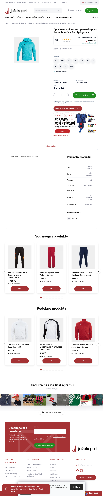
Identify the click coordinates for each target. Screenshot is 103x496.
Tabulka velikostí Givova (34, 464)
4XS (69, 60)
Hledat (59, 11)
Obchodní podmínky (11, 473)
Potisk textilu (9, 2)
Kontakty (53, 464)
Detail (19, 289)
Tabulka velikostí (61, 71)
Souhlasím (76, 487)
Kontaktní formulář (86, 477)
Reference (53, 471)
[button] (40, 297)
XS (88, 60)
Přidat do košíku (81, 95)
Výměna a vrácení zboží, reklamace (34, 475)
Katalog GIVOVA (32, 468)
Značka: (58, 50)
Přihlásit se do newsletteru (44, 445)
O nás (52, 468)
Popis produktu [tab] (50, 146)
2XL (71, 66)
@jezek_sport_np (51, 389)
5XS (62, 60)
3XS (75, 60)
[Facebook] (77, 470)
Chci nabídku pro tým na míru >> (67, 108)
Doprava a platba (10, 467)
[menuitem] (14, 17)
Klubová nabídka (21, 2)
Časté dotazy (9, 470)
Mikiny (74, 218)
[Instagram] (81, 470)
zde (65, 488)
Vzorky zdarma (34, 2)
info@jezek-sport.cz (86, 465)
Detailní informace (60, 135)
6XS (56, 60)
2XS (82, 60)
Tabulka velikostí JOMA (49, 2)
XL (65, 66)
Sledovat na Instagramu (53, 412)
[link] (75, 40)
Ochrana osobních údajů (12, 477)
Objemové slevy (55, 480)
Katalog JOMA (32, 471)
